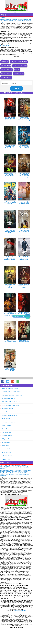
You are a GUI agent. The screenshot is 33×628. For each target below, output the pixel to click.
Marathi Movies (5, 428)
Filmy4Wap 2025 (4, 46)
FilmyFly (3, 14)
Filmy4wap (17, 610)
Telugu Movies (5, 418)
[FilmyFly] (16, 10)
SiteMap (2, 468)
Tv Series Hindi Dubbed (7, 398)
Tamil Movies (4, 445)
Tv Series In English (6, 408)
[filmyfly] (16, 505)
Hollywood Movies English (8, 415)
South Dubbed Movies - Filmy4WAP (11, 395)
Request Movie (5, 459)
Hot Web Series (5, 432)
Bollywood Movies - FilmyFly (9, 388)
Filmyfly (17, 465)
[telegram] (27, 316)
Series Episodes (5, 452)
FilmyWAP (11, 465)
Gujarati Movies (5, 425)
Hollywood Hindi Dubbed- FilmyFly (10, 391)
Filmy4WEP (4, 467)
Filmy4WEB (25, 465)
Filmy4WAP (4, 465)
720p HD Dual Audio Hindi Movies (10, 402)
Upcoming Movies (6, 435)
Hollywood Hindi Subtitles (8, 422)
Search (16, 88)
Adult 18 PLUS (5, 449)
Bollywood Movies (6, 455)
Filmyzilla (11, 467)
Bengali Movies (5, 442)
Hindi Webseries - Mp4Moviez (9, 405)
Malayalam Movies (6, 439)
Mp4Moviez (18, 467)
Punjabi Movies (5, 412)
